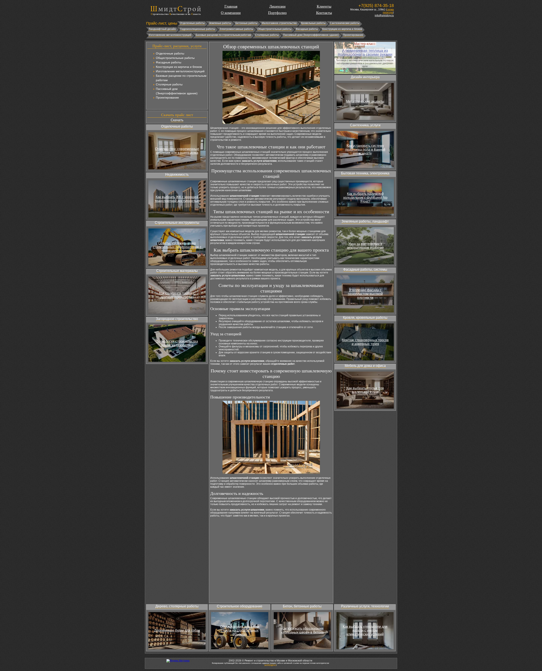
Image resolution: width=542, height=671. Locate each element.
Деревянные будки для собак (177, 630)
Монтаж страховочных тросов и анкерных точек (365, 342)
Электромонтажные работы (236, 29)
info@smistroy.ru (384, 15)
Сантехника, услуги (365, 125)
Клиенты (324, 6)
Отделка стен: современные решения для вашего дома (177, 151)
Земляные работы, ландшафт (365, 221)
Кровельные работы (313, 23)
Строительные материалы (177, 271)
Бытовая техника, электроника (365, 173)
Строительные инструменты (177, 222)
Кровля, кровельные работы (365, 317)
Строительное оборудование (239, 606)
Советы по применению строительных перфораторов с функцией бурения (177, 247)
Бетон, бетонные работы (302, 606)
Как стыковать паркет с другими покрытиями (177, 295)
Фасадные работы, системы (365, 269)
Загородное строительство (177, 319)
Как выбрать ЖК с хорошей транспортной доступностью (177, 199)
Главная (230, 6)
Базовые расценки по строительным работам (223, 34)
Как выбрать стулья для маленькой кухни (365, 390)
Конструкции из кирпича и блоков (342, 29)
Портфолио (277, 13)
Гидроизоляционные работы (197, 29)
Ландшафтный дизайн (162, 29)
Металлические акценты (365, 101)
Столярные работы (267, 34)
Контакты (324, 13)
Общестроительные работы (274, 29)
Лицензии (277, 6)
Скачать (177, 120)
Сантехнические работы (344, 23)
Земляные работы (220, 23)
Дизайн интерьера (365, 77)
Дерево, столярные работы (177, 606)
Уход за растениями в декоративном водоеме (365, 245)
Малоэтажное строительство (279, 23)
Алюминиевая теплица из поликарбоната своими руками (365, 53)
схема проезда (388, 11)
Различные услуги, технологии (365, 606)
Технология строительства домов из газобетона (177, 343)
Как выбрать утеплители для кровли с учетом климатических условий (365, 630)
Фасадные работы (307, 29)
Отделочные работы (192, 23)
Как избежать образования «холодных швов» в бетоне (302, 630)
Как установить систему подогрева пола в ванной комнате (365, 149)
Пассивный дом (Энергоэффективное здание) (311, 34)
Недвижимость (177, 174)
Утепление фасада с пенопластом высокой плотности (365, 293)
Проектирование (353, 34)
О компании (231, 13)
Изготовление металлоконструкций (170, 34)
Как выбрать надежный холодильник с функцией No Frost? (365, 197)
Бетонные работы (246, 23)
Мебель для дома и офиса (365, 366)
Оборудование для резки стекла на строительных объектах (239, 630)
